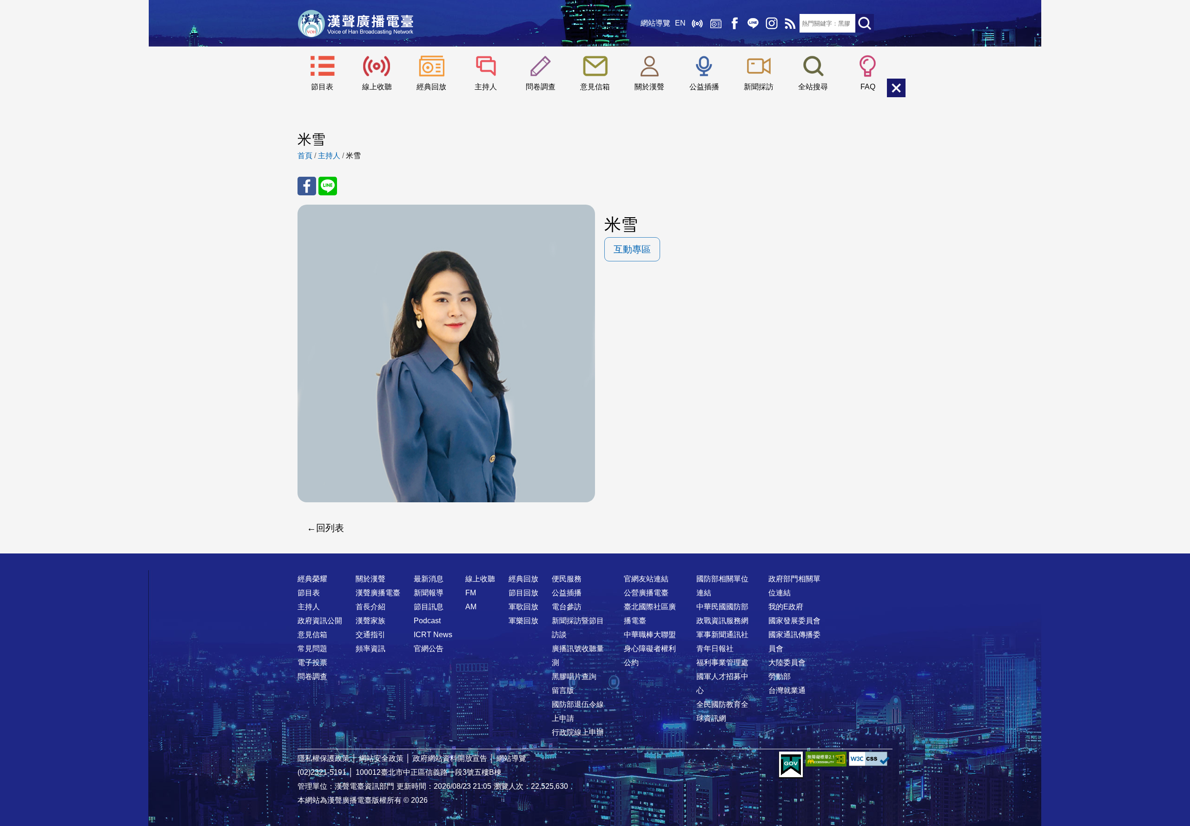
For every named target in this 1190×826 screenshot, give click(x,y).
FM (470, 593)
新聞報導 (428, 593)
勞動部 (779, 676)
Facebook (734, 23)
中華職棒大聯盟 (650, 635)
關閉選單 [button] (896, 88)
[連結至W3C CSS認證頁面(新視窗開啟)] (869, 759)
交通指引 (370, 635)
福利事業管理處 (722, 662)
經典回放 (716, 23)
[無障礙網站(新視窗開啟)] (826, 759)
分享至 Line (327, 186)
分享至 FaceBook (307, 186)
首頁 (305, 156)
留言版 (563, 690)
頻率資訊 (370, 649)
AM (470, 607)
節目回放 (523, 593)
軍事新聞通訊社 (722, 635)
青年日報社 (715, 649)
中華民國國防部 (722, 607)
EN (680, 23)
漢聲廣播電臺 (356, 23)
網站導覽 (655, 23)
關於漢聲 (649, 87)
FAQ (867, 87)
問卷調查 (540, 87)
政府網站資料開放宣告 (450, 758)
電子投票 (312, 662)
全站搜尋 (813, 87)
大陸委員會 (787, 662)
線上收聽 (697, 23)
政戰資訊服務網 (722, 621)
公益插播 (704, 87)
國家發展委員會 (794, 621)
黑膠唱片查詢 (574, 676)
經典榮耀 (312, 579)
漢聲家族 (370, 621)
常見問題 (312, 649)
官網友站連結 (646, 579)
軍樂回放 (523, 621)
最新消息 (428, 579)
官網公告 (428, 649)
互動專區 (632, 249)
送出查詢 (864, 23)
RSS (790, 23)
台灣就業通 (787, 690)
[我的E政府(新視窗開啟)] (791, 765)
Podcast (427, 621)
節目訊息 (428, 607)
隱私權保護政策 (324, 758)
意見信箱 (595, 87)
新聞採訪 (759, 87)
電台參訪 (567, 607)
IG (771, 23)
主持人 (486, 87)
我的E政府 (785, 607)
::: (595, 560)
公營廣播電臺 (646, 593)
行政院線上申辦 (578, 732)
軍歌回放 (523, 607)
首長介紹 (370, 607)
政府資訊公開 (320, 621)
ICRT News (433, 635)
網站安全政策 (381, 758)
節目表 (322, 87)
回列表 (330, 528)
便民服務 (567, 579)
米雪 (353, 156)
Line (753, 23)
